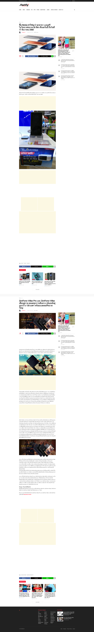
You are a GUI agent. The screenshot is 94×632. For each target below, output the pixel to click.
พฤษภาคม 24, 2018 (22, 597)
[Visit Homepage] (24, 5)
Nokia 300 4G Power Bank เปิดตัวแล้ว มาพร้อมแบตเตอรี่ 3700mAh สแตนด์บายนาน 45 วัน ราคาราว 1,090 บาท (50, 283)
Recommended (53, 612)
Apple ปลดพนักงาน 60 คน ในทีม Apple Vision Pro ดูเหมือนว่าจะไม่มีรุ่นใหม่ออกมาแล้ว (69, 613)
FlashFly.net (22, 628)
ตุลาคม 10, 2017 (47, 598)
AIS (34, 310)
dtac (39, 617)
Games (48, 9)
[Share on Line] (52, 56)
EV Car (39, 619)
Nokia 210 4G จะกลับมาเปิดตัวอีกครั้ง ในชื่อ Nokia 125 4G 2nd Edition (24, 282)
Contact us (73, 0)
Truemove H (53, 620)
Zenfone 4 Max (23, 574)
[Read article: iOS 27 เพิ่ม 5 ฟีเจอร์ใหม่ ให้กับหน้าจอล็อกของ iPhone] (60, 619)
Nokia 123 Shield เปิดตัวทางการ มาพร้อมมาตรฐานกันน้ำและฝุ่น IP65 (37, 282)
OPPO (35, 9)
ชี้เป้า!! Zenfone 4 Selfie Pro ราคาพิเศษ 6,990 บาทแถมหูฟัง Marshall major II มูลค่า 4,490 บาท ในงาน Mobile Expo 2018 (24, 594)
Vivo (32, 9)
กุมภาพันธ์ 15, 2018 (34, 598)
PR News (45, 623)
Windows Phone (52, 622)
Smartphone (42, 9)
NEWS (24, 9)
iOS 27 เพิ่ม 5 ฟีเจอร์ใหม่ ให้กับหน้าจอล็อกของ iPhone (69, 618)
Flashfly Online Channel (40, 623)
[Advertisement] (57, 5)
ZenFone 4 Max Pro (30, 574)
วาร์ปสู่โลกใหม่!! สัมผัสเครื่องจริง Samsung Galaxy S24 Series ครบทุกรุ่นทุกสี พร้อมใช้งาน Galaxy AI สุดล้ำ (68, 60)
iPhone (38, 9)
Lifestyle (45, 614)
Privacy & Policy (69, 628)
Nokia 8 (28, 263)
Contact (74, 628)
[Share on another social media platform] (55, 56)
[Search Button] (74, 10)
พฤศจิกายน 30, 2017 (30, 32)
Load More (37, 289)
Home (20, 9)
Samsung (28, 9)
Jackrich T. (23, 32)
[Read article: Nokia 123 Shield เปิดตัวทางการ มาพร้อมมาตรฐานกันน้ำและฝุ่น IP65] (37, 276)
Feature (39, 620)
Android (39, 613)
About (61, 628)
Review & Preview (54, 9)
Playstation (46, 622)
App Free (39, 614)
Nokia (37, 32)
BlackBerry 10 (40, 616)
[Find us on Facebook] (70, 1)
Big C (22, 263)
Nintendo (45, 617)
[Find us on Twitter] (71, 1)
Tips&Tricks (53, 618)
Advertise (64, 628)
